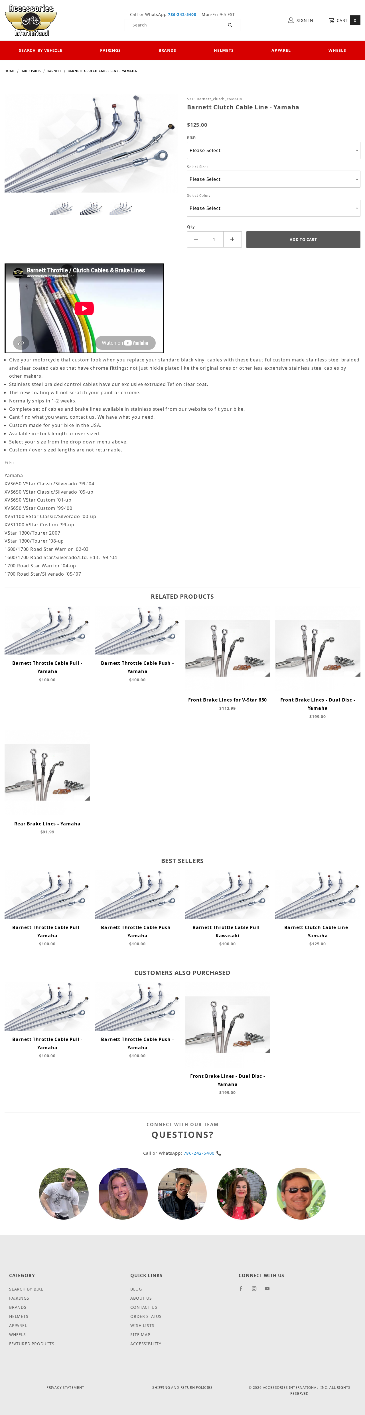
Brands (167, 50)
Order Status (146, 1316)
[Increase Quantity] (233, 239)
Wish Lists (142, 1325)
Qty (191, 226)
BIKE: (191, 137)
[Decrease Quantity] (196, 239)
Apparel (281, 50)
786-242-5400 (182, 14)
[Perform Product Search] (230, 25)
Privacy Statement (65, 1387)
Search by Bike (26, 1289)
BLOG (136, 1289)
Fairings (110, 50)
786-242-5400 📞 (203, 1153)
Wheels (337, 50)
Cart (346, 20)
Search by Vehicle (40, 50)
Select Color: (198, 195)
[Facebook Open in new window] (243, 1290)
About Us (141, 1298)
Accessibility (145, 1343)
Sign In (304, 20)
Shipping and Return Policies (182, 1387)
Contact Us (143, 1307)
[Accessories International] (31, 20)
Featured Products (31, 1343)
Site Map (140, 1334)
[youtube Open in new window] (270, 1290)
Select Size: (197, 166)
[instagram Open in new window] (256, 1290)
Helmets (224, 50)
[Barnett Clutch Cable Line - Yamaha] (91, 147)
